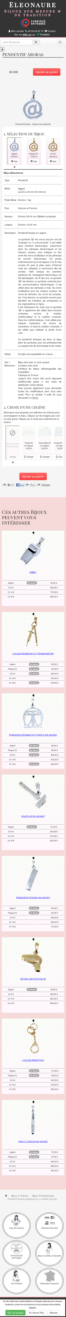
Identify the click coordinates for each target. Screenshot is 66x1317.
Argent (21, 188)
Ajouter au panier (47, 72)
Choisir (30, 456)
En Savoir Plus (36, 1312)
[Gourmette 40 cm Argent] (44, 431)
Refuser (54, 1312)
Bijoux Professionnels (43, 1195)
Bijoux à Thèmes (19, 1195)
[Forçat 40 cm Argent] (28, 431)
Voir (15, 161)
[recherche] (36, 42)
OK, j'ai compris (15, 1312)
